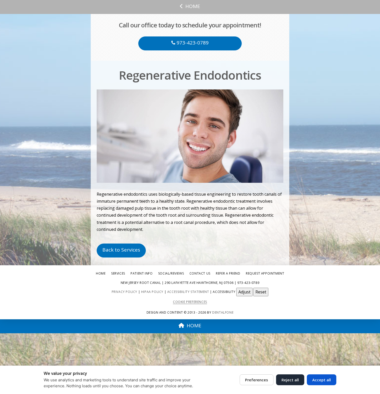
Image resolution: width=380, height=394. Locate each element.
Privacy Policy (124, 292)
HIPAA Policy (152, 292)
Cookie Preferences (190, 302)
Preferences (256, 379)
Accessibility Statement (188, 292)
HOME (192, 6)
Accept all (321, 379)
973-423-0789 (192, 42)
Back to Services (121, 249)
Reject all (290, 379)
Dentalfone (222, 312)
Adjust (244, 292)
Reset (260, 292)
